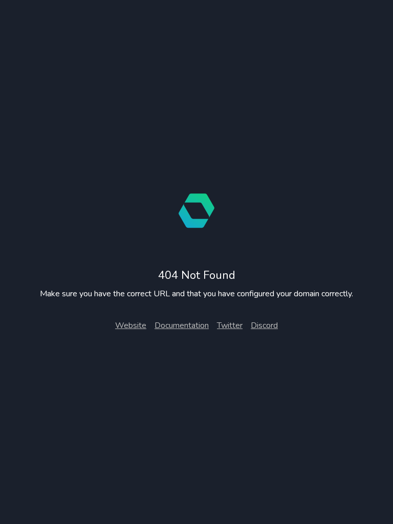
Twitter (230, 325)
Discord (264, 325)
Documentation (182, 325)
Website (130, 325)
